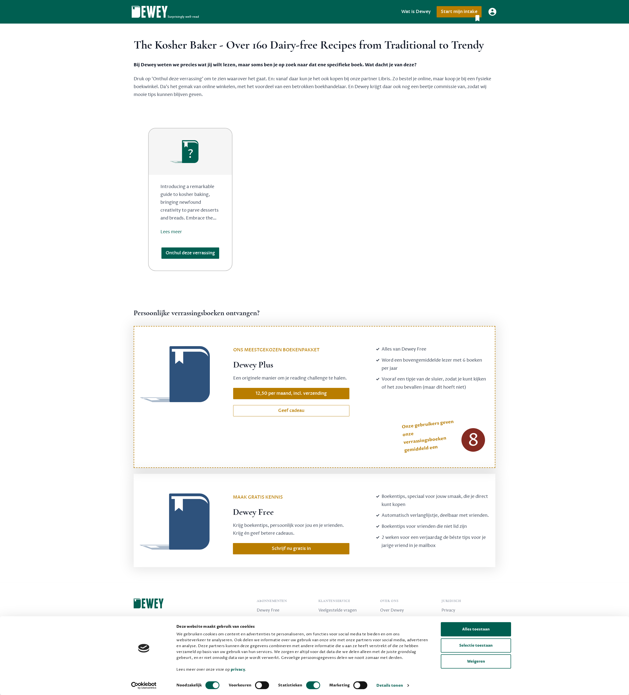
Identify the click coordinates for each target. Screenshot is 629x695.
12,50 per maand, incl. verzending (291, 393)
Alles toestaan (476, 629)
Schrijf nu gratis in (291, 548)
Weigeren (476, 661)
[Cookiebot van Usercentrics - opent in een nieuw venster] (143, 685)
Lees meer (171, 231)
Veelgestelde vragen (337, 610)
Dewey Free (268, 610)
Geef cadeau (291, 410)
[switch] (262, 685)
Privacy (448, 610)
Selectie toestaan (476, 645)
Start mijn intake (459, 11)
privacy (238, 669)
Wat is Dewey (416, 11)
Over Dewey (392, 610)
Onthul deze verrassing (190, 253)
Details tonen (389, 685)
